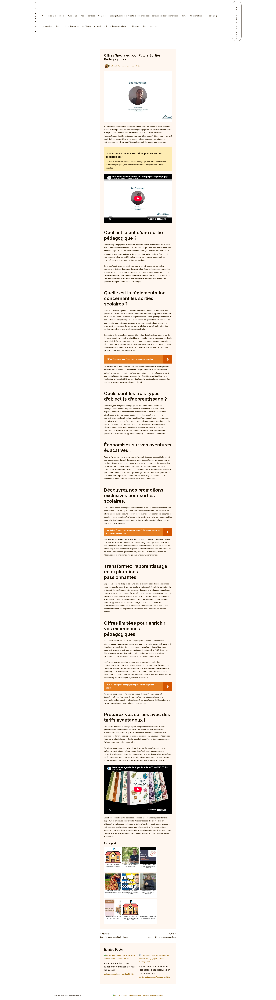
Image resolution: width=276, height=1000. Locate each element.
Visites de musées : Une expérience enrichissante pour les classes (119, 966)
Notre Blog (212, 16)
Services (153, 26)
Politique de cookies (138, 26)
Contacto (102, 16)
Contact (91, 16)
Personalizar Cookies (50, 26)
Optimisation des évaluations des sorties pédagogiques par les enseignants (154, 969)
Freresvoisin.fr (35, 21)
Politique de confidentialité (115, 26)
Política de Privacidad (91, 26)
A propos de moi (49, 16)
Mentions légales (197, 16)
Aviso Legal (72, 16)
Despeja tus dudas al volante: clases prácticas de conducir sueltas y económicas (144, 16)
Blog (82, 16)
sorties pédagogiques (112, 974)
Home (184, 16)
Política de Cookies (71, 26)
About (61, 16)
